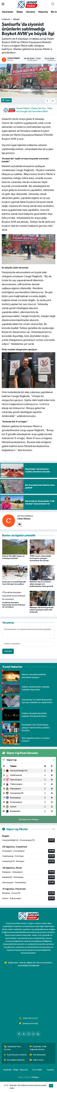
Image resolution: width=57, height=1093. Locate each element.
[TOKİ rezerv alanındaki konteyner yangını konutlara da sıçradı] (42, 547)
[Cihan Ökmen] (8, 521)
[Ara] (52, 4)
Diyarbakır (7, 12)
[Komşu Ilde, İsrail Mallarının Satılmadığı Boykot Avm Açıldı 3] (28, 370)
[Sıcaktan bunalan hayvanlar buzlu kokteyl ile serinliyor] (14, 596)
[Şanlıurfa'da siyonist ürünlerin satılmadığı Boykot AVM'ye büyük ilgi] (28, 80)
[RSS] (38, 1034)
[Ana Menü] (3, 4)
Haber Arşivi (38, 1060)
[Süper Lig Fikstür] (53, 829)
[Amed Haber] (27, 4)
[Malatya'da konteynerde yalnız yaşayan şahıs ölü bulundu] (42, 598)
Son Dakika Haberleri (16, 1060)
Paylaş (8, 100)
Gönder (8, 651)
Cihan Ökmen (23, 519)
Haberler (6, 19)
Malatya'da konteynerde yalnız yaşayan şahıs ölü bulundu (41, 610)
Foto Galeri (37, 1070)
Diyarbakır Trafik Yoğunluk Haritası (38, 1048)
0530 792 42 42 (30, 1018)
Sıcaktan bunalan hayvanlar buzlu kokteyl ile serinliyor (13, 605)
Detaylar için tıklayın (28, 819)
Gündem (30, 12)
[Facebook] (19, 1034)
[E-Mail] (19, 524)
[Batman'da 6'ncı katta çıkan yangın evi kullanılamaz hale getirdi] (42, 572)
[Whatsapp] (33, 1034)
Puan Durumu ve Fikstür (17, 1055)
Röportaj (43, 12)
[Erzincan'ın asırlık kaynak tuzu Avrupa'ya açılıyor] (14, 572)
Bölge (20, 12)
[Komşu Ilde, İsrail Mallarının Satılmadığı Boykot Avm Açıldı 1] (28, 249)
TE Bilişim (35, 1077)
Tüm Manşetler (39, 1055)
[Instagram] (28, 1034)
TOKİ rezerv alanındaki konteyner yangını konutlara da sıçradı (40, 558)
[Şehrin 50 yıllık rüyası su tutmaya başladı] (14, 547)
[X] (24, 1034)
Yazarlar (50, 1070)
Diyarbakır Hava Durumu (12, 1048)
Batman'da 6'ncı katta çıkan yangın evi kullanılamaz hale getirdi (41, 584)
